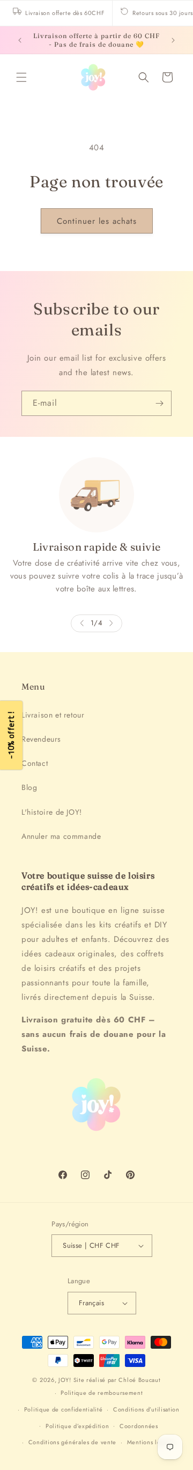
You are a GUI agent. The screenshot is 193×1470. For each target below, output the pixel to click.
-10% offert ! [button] (11, 735)
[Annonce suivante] (173, 40)
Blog (29, 787)
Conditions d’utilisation (146, 1409)
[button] (21, 77)
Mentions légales (151, 1442)
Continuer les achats (97, 221)
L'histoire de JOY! (51, 812)
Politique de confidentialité (63, 1409)
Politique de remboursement (102, 1392)
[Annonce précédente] (20, 40)
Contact (34, 763)
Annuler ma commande (61, 836)
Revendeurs (41, 739)
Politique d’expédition (77, 1426)
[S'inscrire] (159, 403)
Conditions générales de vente (72, 1442)
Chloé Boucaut (139, 1380)
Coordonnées (139, 1426)
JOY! (64, 1380)
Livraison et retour (52, 715)
